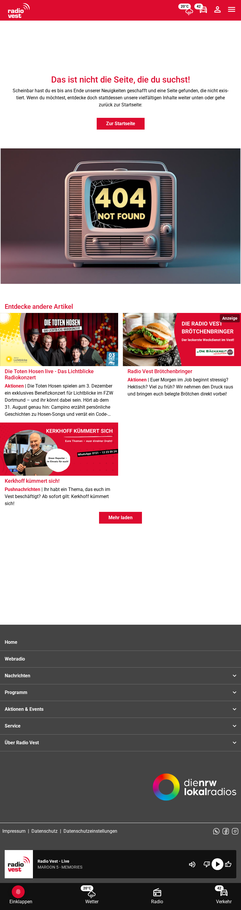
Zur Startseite (120, 123)
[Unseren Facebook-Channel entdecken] (225, 831)
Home (11, 642)
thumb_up (228, 864)
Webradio (15, 659)
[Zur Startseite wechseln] (19, 10)
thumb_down (206, 864)
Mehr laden (120, 517)
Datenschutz (44, 831)
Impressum (14, 831)
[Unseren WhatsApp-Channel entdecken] (216, 831)
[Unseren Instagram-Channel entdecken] (235, 831)
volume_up (192, 864)
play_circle (217, 864)
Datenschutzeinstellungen (90, 831)
